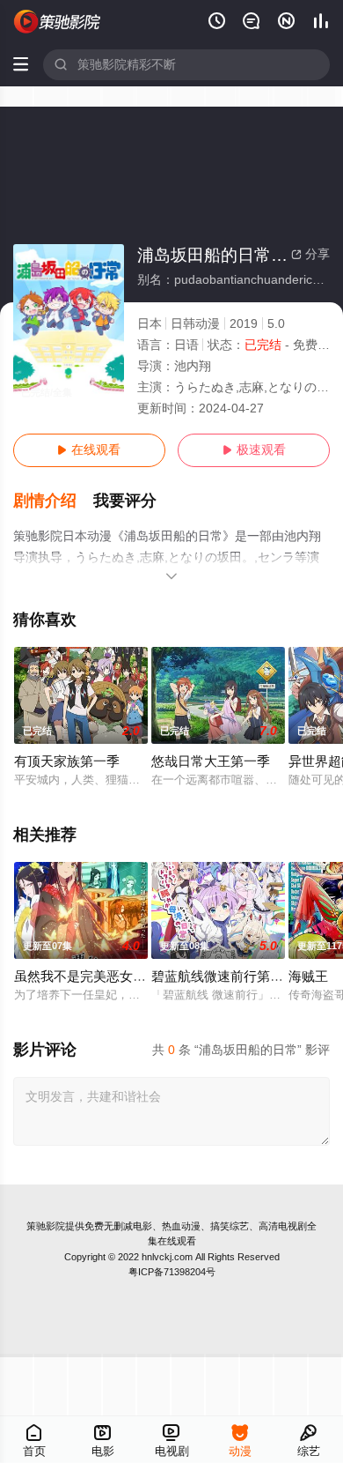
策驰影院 (45, 1226)
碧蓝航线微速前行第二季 (223, 976)
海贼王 (308, 976)
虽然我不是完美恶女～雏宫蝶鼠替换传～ (133, 976)
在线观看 (88, 450)
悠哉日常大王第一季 (210, 761)
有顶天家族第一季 (67, 761)
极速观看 (254, 450)
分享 (310, 254)
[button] (53, 501)
